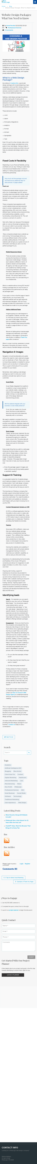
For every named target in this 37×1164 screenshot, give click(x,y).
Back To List (9, 737)
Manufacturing (10, 784)
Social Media (21, 793)
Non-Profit (8, 787)
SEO (22, 790)
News (19, 784)
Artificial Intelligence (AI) (13, 768)
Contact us (11, 724)
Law (21, 780)
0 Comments (9, 30)
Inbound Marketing (11, 780)
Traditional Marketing (12, 799)
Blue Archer (17, 771)
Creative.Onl (14, 83)
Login (21, 864)
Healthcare (22, 777)
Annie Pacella (10, 25)
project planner (13, 910)
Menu (35, 2)
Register (27, 864)
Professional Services (14, 28)
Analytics (8, 765)
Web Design (22, 802)
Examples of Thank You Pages (25, 881)
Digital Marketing (10, 777)
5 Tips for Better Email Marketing (14, 877)
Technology (17, 796)
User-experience (10, 802)
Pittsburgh (18, 787)
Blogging (8, 771)
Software (8, 796)
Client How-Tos (10, 774)
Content (20, 774)
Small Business (9, 793)
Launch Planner (13, 975)
